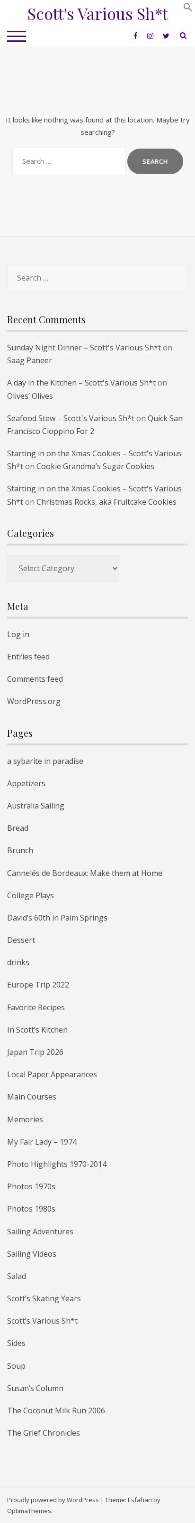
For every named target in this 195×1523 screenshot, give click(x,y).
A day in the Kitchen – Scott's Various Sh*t (81, 382)
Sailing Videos (31, 1254)
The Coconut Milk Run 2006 (56, 1410)
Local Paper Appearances (52, 1074)
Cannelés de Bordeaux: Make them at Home (84, 873)
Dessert (21, 940)
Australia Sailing (35, 805)
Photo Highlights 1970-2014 (56, 1164)
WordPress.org (34, 701)
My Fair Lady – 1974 (42, 1142)
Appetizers (26, 783)
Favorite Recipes (36, 1007)
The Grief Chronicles (43, 1433)
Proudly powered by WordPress (53, 1499)
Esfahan (140, 1499)
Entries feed (28, 656)
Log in (18, 634)
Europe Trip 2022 (38, 984)
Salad (16, 1276)
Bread (17, 828)
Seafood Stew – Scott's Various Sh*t (70, 418)
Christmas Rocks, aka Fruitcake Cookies (106, 502)
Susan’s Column (35, 1388)
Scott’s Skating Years (44, 1298)
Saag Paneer (29, 360)
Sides (16, 1343)
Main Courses (31, 1096)
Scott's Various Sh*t (97, 13)
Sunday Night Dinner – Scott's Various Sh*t (84, 347)
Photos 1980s (31, 1208)
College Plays (30, 895)
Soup (16, 1366)
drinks (18, 962)
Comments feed (35, 679)
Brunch (20, 850)
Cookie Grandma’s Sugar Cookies (95, 466)
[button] (188, 9)
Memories (25, 1119)
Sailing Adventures (40, 1231)
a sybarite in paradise (45, 761)
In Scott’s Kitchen (37, 1030)
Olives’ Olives (30, 396)
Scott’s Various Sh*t (42, 1321)
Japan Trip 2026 (35, 1052)
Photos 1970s (31, 1186)
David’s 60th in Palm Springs (57, 917)
